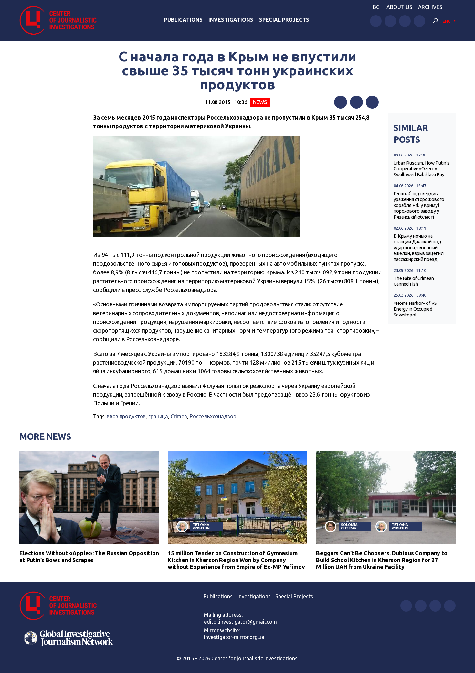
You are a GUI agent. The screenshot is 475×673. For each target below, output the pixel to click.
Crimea (179, 416)
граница (158, 416)
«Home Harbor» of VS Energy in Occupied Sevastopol (415, 309)
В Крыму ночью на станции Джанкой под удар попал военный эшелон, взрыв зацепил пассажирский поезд (419, 247)
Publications (183, 20)
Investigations (230, 20)
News (260, 102)
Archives (430, 7)
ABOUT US (399, 7)
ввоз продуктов (126, 416)
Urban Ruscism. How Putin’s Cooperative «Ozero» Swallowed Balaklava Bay (421, 168)
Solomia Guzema (349, 526)
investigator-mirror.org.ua (234, 637)
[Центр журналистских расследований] (61, 20)
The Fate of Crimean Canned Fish (414, 281)
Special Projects (284, 20)
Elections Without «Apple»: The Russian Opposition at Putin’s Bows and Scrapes (89, 556)
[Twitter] (356, 102)
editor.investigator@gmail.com (240, 622)
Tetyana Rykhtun (201, 526)
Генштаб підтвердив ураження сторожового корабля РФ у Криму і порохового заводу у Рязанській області (419, 205)
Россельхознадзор (213, 416)
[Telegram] (372, 102)
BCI (377, 7)
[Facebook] (340, 102)
